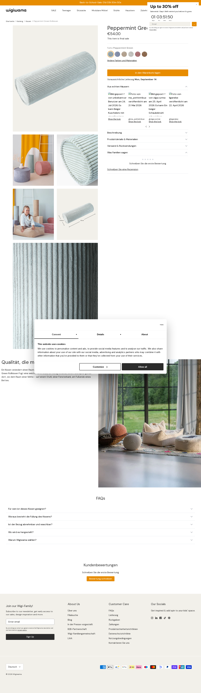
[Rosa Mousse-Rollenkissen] (138, 54)
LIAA (70, 638)
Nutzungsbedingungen (120, 638)
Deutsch (12, 666)
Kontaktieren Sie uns (119, 642)
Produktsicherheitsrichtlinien (123, 629)
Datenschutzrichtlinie (120, 633)
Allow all (142, 366)
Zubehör (145, 10)
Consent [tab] (56, 334)
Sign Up (30, 636)
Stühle (116, 10)
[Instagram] (152, 618)
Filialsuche (73, 615)
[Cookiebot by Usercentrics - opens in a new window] (150, 325)
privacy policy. (22, 630)
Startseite (10, 21)
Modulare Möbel (100, 10)
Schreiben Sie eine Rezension (122, 169)
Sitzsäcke (81, 10)
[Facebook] (161, 618)
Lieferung (113, 615)
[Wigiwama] (16, 10)
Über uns (72, 610)
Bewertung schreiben (100, 578)
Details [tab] (100, 334)
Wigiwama (17, 674)
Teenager (66, 10)
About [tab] (144, 334)
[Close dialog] (196, 4)
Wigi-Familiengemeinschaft (81, 633)
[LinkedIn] (156, 618)
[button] (117, 107)
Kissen (28, 21)
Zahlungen (114, 624)
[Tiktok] (165, 618)
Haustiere (130, 10)
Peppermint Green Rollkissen (46, 21)
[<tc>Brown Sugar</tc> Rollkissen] (124, 54)
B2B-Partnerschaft (77, 629)
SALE (53, 10)
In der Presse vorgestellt (80, 624)
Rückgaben (114, 619)
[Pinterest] (169, 618)
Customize (98, 366)
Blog (70, 619)
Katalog (20, 21)
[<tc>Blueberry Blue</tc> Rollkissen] (117, 54)
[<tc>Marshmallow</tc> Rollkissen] (131, 54)
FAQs (111, 610)
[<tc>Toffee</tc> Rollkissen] (144, 54)
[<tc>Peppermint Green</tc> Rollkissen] (110, 54)
